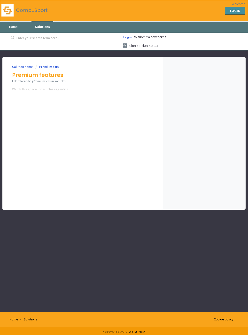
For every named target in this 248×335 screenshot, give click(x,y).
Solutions (42, 27)
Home (13, 27)
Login (127, 37)
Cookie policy (223, 319)
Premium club (49, 67)
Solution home (23, 67)
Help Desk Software (115, 331)
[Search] (12, 38)
